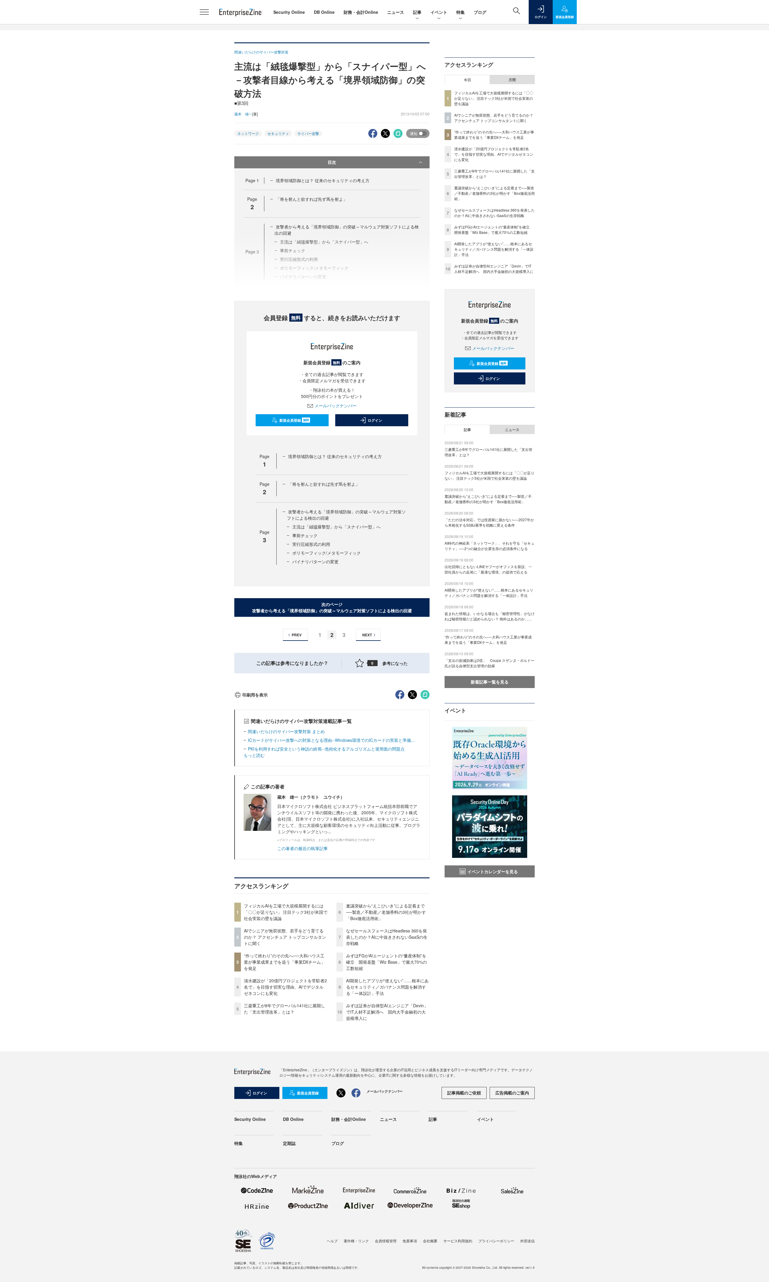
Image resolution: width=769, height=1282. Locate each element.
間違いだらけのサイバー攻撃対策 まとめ (286, 731)
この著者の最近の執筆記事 (302, 848)
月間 (512, 79)
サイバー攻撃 (308, 133)
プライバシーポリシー (496, 1240)
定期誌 (289, 1143)
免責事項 (410, 1240)
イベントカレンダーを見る (492, 871)
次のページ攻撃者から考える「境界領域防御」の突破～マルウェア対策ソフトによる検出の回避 (332, 607)
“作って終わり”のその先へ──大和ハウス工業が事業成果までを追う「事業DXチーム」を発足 (284, 962)
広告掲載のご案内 (512, 1093)
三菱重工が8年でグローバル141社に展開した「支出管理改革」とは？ (284, 1008)
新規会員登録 (294, 420)
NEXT (367, 635)
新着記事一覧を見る (490, 682)
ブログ (480, 12)
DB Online (324, 12)
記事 (417, 12)
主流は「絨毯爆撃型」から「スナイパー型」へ (336, 527)
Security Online (289, 12)
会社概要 (430, 1240)
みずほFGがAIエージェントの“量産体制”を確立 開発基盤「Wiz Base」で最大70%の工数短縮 (386, 962)
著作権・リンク (356, 1240)
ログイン (375, 420)
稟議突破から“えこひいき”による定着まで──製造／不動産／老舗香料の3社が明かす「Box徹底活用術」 (386, 912)
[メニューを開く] (204, 12)
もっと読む (254, 755)
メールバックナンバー (336, 405)
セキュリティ (278, 133)
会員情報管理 (386, 1240)
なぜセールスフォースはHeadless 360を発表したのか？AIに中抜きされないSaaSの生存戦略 (386, 937)
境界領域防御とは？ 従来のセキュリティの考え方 (322, 180)
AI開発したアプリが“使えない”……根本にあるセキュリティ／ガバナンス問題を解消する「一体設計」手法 (387, 987)
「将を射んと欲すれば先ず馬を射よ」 (311, 199)
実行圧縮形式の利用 (311, 544)
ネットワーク (248, 133)
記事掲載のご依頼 (464, 1093)
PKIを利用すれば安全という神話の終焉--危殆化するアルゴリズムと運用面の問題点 (326, 749)
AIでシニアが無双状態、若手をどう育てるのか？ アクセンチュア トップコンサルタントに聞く (285, 937)
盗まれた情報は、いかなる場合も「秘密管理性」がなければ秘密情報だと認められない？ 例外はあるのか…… (490, 616)
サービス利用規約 (457, 1240)
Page (252, 180)
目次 (332, 162)
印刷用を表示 (255, 695)
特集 (460, 12)
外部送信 (527, 1240)
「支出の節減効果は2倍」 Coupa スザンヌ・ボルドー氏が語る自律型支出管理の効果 (489, 663)
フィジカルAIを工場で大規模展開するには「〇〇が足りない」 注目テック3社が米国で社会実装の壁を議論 (285, 912)
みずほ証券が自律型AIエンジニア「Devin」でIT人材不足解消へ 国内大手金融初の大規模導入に (387, 1011)
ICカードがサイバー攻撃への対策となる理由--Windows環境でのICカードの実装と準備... (331, 740)
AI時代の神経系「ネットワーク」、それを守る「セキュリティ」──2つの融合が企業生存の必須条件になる (489, 545)
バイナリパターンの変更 (315, 561)
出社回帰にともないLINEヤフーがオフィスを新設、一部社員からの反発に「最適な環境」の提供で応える (488, 569)
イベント (438, 12)
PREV (297, 635)
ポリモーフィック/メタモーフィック (326, 553)
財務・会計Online (361, 12)
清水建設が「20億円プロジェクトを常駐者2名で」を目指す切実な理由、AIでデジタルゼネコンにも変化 (285, 987)
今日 (467, 79)
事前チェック (305, 535)
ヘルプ (332, 1240)
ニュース (395, 12)
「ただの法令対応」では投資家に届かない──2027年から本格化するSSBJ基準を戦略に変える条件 (489, 522)
